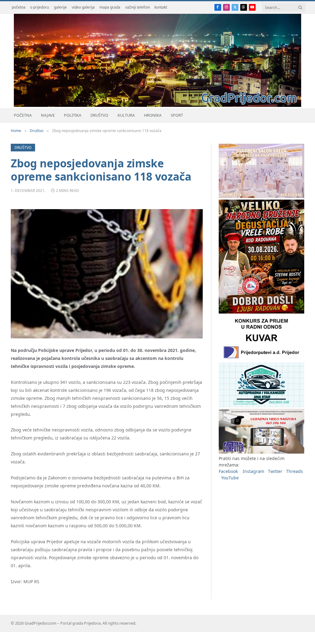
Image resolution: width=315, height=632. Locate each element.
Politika (72, 115)
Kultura (126, 115)
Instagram (253, 471)
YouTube (230, 478)
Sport (177, 115)
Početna (23, 115)
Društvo (99, 115)
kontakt (160, 7)
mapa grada (109, 7)
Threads (294, 471)
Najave (48, 115)
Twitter (275, 471)
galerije (60, 7)
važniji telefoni (137, 7)
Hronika (152, 115)
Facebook (228, 471)
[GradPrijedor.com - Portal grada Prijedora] (157, 105)
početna (19, 7)
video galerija (83, 7)
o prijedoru (39, 7)
